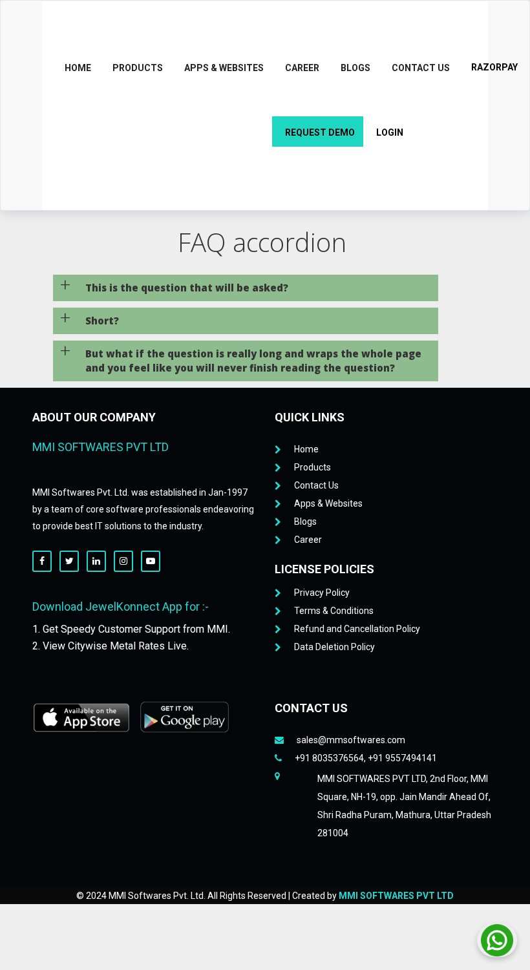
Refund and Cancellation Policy (357, 629)
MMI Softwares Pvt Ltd (396, 896)
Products (137, 68)
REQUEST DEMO (320, 132)
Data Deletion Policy (334, 647)
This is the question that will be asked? (186, 287)
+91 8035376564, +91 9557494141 (366, 758)
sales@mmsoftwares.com (351, 740)
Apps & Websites (224, 68)
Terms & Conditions (334, 611)
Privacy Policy (322, 592)
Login (389, 132)
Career (302, 68)
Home (78, 68)
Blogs (355, 68)
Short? (102, 320)
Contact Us (421, 68)
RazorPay (494, 67)
